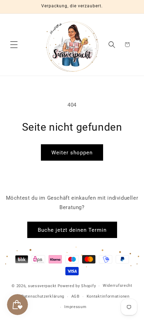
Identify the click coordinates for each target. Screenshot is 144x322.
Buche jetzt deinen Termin (72, 230)
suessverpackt (42, 286)
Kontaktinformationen (108, 296)
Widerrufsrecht (117, 285)
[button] (14, 44)
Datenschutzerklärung (42, 296)
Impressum (75, 307)
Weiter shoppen (72, 153)
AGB (75, 296)
